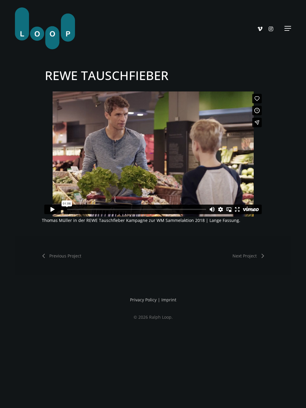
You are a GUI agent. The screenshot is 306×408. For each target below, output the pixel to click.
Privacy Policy (143, 300)
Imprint (168, 300)
